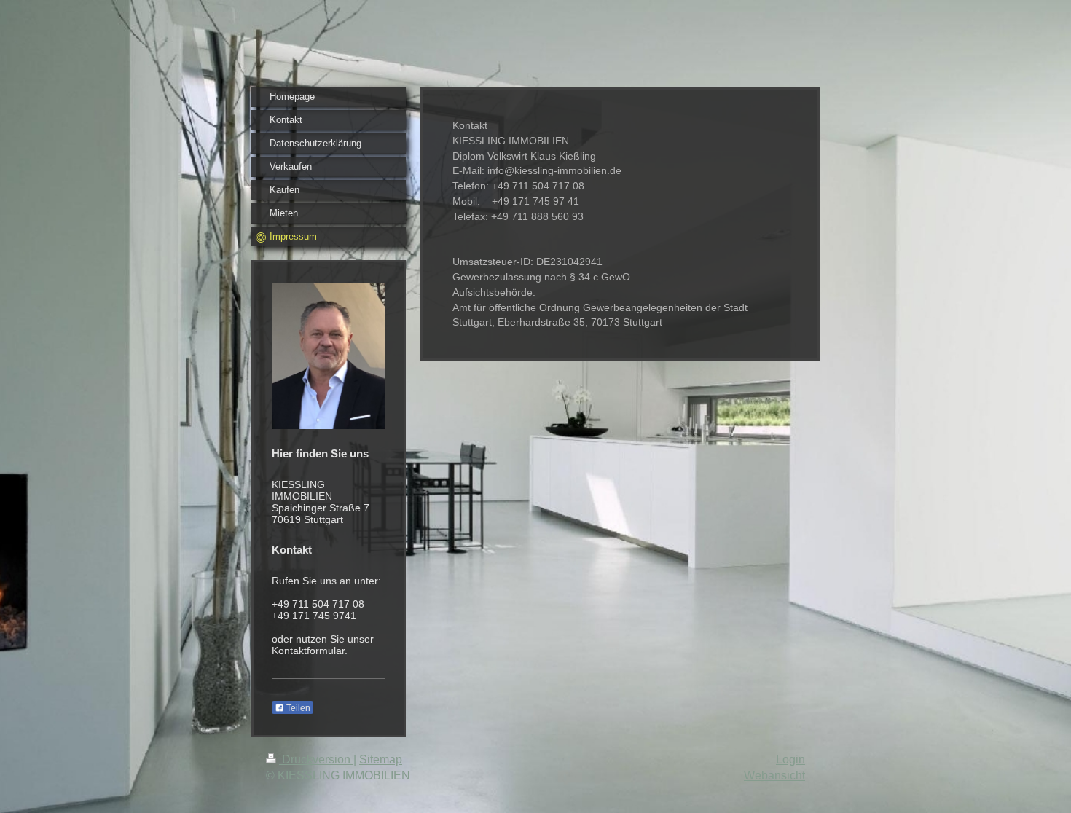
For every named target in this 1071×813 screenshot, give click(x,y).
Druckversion (316, 759)
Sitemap (380, 759)
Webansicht (774, 775)
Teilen (297, 708)
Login (790, 759)
